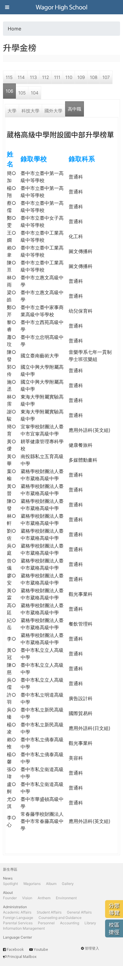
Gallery (68, 883)
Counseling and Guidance (60, 917)
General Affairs (79, 912)
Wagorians (32, 883)
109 (81, 77)
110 (68, 77)
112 (45, 77)
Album (51, 883)
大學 (11, 111)
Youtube (41, 949)
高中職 (74, 109)
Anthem (44, 898)
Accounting (69, 923)
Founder (10, 898)
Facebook (15, 949)
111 (57, 77)
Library (90, 923)
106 (9, 91)
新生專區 (10, 869)
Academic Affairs (17, 912)
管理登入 (92, 948)
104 (35, 93)
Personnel (46, 923)
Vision (27, 898)
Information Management (24, 928)
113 (33, 77)
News (8, 878)
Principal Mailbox (21, 956)
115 (9, 77)
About (8, 892)
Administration (15, 907)
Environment (66, 898)
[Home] (61, 7)
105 (22, 93)
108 (93, 77)
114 (21, 77)
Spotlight (10, 883)
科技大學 (30, 111)
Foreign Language (18, 917)
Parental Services (18, 923)
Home (14, 29)
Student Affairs (49, 912)
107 (106, 77)
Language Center (17, 937)
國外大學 (53, 111)
